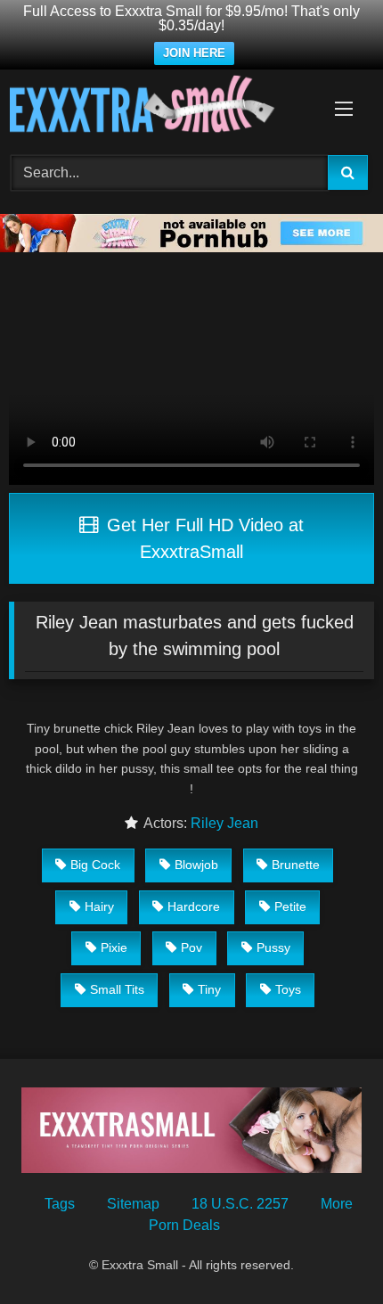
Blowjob (196, 864)
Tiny (209, 989)
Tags (60, 1203)
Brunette (296, 864)
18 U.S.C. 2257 (240, 1203)
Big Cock (95, 864)
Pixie (114, 947)
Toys (288, 989)
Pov (191, 947)
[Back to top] (327, 1251)
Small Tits (117, 989)
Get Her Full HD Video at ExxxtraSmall (203, 538)
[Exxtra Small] (157, 107)
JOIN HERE (194, 53)
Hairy (99, 906)
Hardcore (193, 906)
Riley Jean (224, 823)
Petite (290, 906)
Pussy (273, 947)
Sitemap (133, 1203)
